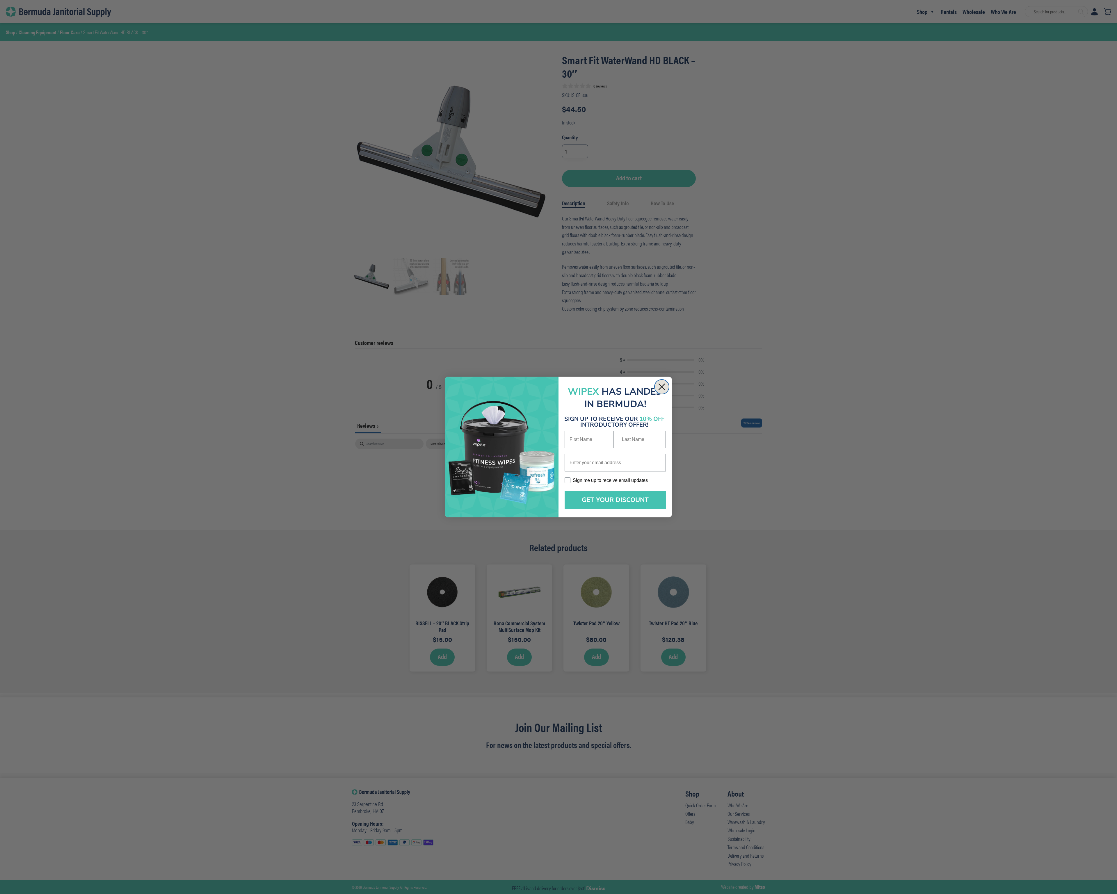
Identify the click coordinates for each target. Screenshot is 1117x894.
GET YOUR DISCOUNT (615, 500)
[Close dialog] (661, 387)
